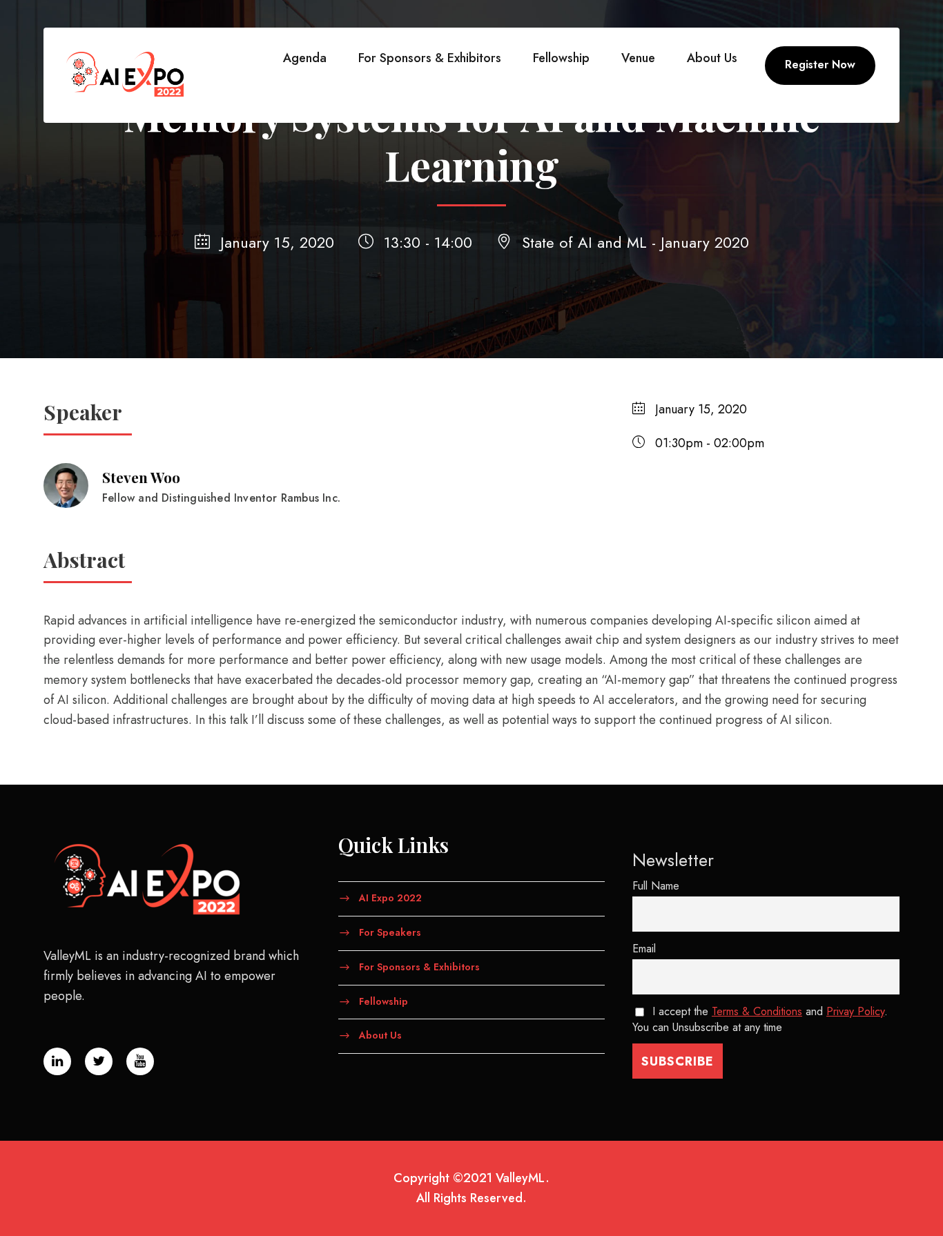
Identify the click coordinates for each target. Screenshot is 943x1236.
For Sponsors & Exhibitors (429, 58)
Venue (638, 58)
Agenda (305, 58)
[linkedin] (57, 1061)
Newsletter (673, 860)
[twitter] (99, 1061)
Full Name (655, 886)
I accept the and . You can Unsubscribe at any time (760, 1019)
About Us (712, 58)
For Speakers (390, 932)
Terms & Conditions (757, 1011)
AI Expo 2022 (390, 898)
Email (644, 949)
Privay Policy (855, 1011)
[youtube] (140, 1061)
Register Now (820, 64)
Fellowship (561, 58)
